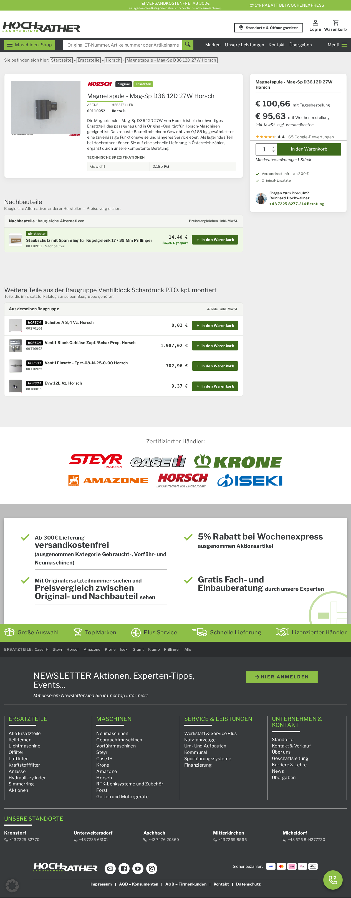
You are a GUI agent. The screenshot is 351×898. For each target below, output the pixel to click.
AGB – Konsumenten (138, 884)
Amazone (92, 649)
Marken (213, 44)
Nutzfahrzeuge (200, 739)
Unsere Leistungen (244, 44)
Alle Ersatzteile (25, 733)
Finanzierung (198, 765)
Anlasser (18, 771)
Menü (333, 44)
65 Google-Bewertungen (311, 136)
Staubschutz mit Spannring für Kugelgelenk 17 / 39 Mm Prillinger (89, 240)
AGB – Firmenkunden (185, 884)
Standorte (283, 739)
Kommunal (195, 752)
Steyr (57, 649)
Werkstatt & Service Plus (210, 733)
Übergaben (300, 44)
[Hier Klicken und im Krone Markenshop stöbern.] (238, 461)
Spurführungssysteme (207, 758)
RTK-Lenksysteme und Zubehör (129, 784)
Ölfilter (16, 752)
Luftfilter (18, 758)
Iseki (124, 649)
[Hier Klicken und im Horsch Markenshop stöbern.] (182, 480)
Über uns (281, 752)
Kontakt (277, 44)
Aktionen (18, 790)
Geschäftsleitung (290, 758)
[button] (12, 886)
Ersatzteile (89, 60)
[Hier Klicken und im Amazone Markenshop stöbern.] (108, 480)
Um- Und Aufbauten (205, 746)
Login (315, 29)
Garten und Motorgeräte (122, 796)
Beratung (315, 204)
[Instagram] (151, 868)
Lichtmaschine (24, 746)
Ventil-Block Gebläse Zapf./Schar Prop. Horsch (90, 342)
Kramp (154, 649)
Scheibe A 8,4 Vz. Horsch (69, 322)
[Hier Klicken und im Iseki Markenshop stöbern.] (250, 480)
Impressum (101, 884)
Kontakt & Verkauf (291, 746)
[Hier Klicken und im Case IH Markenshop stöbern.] (158, 461)
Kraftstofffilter (24, 765)
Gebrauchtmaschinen (119, 739)
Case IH (42, 649)
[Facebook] (124, 868)
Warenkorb (335, 29)
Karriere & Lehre (289, 764)
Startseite (61, 60)
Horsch (113, 60)
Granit (138, 649)
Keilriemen (20, 739)
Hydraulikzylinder (27, 777)
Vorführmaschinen (116, 746)
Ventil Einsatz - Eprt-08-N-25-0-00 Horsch (86, 363)
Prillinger (172, 649)
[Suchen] (187, 45)
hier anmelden (284, 677)
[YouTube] (137, 868)
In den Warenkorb (309, 149)
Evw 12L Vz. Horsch (63, 383)
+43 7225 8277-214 (287, 204)
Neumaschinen (112, 733)
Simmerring (21, 784)
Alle (188, 649)
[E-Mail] (110, 868)
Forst (102, 790)
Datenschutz (248, 884)
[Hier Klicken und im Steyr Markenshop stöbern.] (95, 461)
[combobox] (128, 45)
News (278, 771)
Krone (110, 649)
